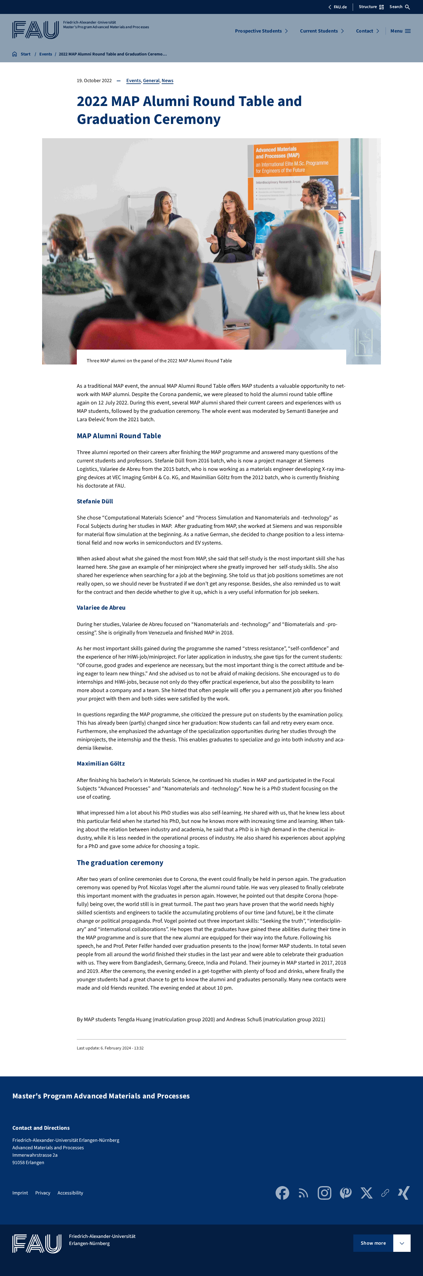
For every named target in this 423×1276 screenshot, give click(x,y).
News (167, 80)
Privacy (42, 1193)
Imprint (20, 1193)
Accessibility (70, 1193)
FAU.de (340, 7)
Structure (368, 7)
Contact (364, 31)
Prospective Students (258, 31)
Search (396, 7)
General (151, 80)
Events (133, 80)
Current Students (319, 31)
